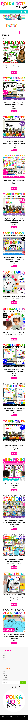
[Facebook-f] (8, 686)
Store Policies (5, 679)
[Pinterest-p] (15, 686)
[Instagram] (12, 686)
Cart (4, 673)
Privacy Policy (5, 663)
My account (5, 675)
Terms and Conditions (6, 665)
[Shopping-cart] (19, 686)
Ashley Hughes (17, 718)
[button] (2, 11)
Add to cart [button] (14, 72)
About (4, 655)
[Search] (23, 682)
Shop (4, 671)
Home (4, 653)
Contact (4, 659)
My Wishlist (5, 677)
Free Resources (5, 661)
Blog (4, 657)
